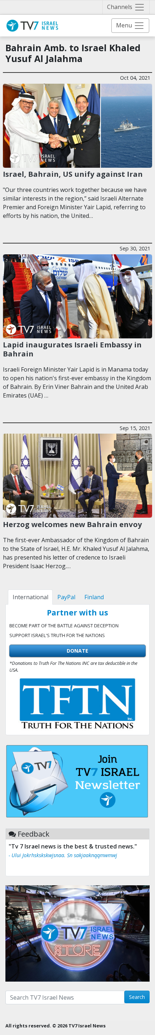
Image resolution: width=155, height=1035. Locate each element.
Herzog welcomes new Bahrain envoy (72, 524)
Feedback (33, 834)
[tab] (30, 597)
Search (137, 997)
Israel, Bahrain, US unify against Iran (73, 174)
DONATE (77, 650)
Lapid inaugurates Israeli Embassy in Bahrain (72, 348)
